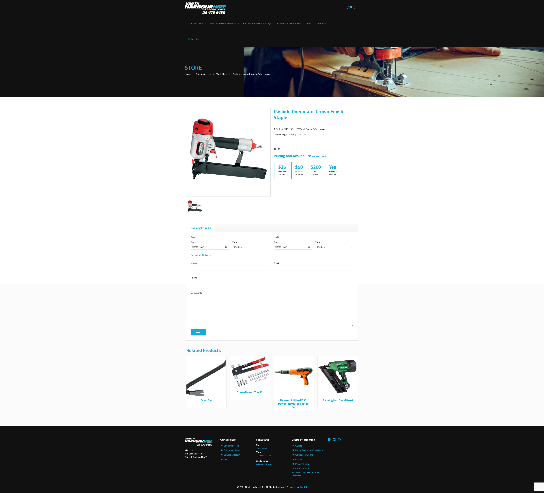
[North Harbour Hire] (206, 8)
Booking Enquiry (201, 228)
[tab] (200, 228)
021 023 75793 (263, 455)
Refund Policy (302, 468)
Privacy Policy (302, 463)
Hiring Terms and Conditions (309, 450)
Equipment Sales (232, 450)
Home (188, 74)
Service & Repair (232, 454)
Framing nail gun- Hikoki (337, 400)
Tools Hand (221, 74)
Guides (298, 445)
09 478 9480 (262, 448)
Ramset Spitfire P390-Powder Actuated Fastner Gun (294, 403)
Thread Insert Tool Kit (250, 392)
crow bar (206, 400)
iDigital (303, 487)
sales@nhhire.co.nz (265, 464)
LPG (226, 459)
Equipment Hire (203, 74)
